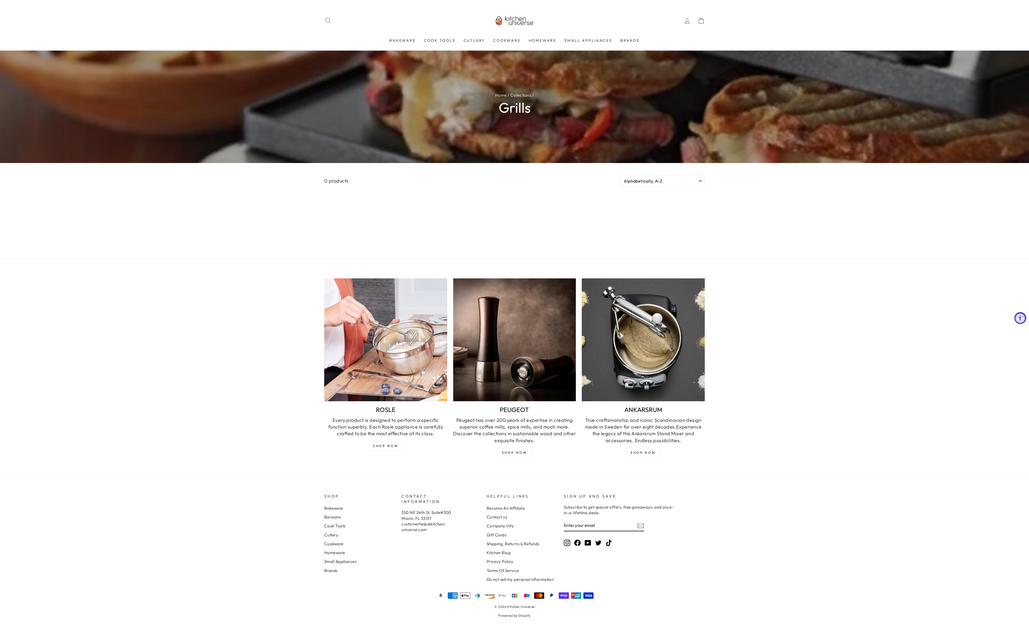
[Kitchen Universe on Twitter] (598, 542)
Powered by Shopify (514, 615)
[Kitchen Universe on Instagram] (567, 542)
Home (501, 95)
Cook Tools (440, 40)
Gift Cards (496, 534)
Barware (332, 517)
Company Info (500, 525)
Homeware (542, 40)
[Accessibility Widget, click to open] (1020, 318)
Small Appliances (588, 40)
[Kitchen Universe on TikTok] (609, 542)
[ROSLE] (385, 339)
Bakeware (402, 40)
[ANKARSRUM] (643, 339)
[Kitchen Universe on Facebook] (577, 542)
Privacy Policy (500, 561)
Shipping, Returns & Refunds (513, 543)
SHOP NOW (514, 452)
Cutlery (474, 40)
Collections (520, 95)
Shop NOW (385, 446)
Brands (630, 40)
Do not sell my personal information (520, 579)
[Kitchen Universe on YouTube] (588, 542)
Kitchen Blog (498, 552)
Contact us (497, 517)
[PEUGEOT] (514, 339)
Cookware (506, 40)
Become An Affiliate (506, 508)
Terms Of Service (503, 570)
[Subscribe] (640, 525)
